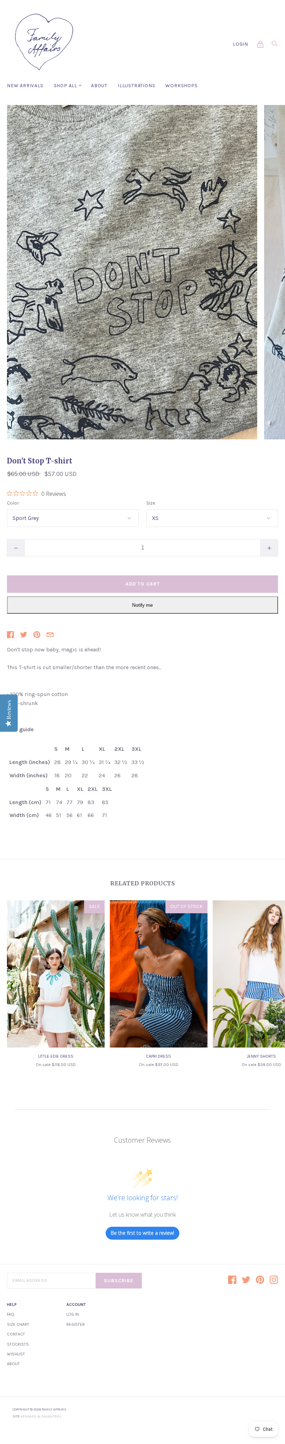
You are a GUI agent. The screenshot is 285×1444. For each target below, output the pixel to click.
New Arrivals (25, 86)
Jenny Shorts (261, 1056)
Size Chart (18, 1324)
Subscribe (118, 1281)
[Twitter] (246, 1280)
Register (75, 1324)
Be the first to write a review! (142, 1233)
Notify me (142, 605)
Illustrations (136, 86)
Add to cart (142, 584)
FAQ (10, 1314)
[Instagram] (274, 1280)
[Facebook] (232, 1280)
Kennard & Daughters (41, 1416)
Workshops (181, 86)
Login (240, 44)
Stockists (18, 1344)
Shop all (65, 86)
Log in (72, 1314)
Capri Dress (158, 1056)
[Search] (274, 45)
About (99, 86)
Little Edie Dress (55, 1056)
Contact (16, 1334)
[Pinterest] (260, 1280)
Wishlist (16, 1354)
